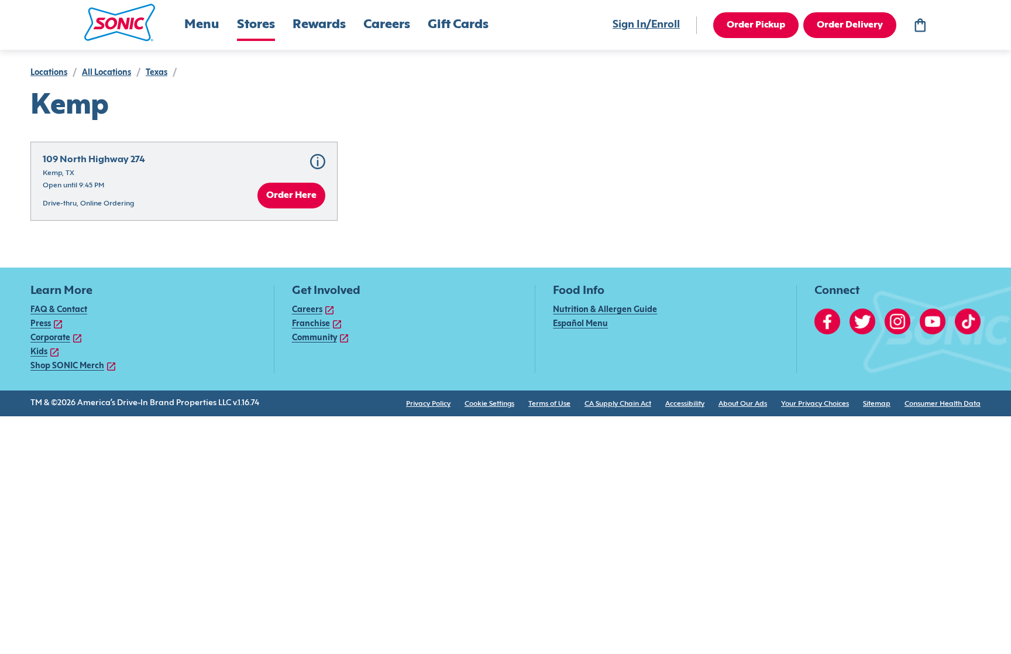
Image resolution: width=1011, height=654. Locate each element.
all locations (106, 73)
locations (48, 73)
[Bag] (920, 25)
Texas (156, 73)
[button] (119, 23)
